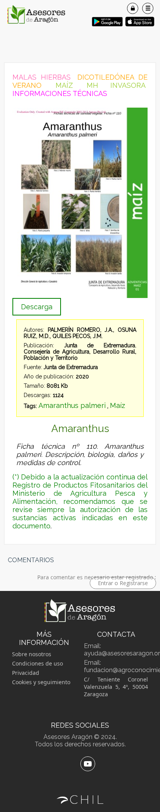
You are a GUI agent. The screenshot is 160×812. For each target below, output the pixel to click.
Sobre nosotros (31, 654)
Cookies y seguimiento (41, 682)
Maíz (117, 405)
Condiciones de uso (37, 663)
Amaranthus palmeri (72, 405)
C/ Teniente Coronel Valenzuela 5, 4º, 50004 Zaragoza (116, 687)
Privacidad (25, 672)
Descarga (36, 307)
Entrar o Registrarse (123, 583)
